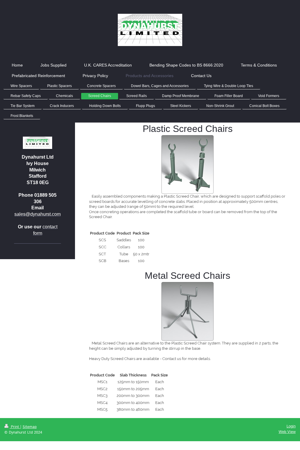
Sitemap (30, 427)
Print (15, 427)
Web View (287, 432)
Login (291, 426)
